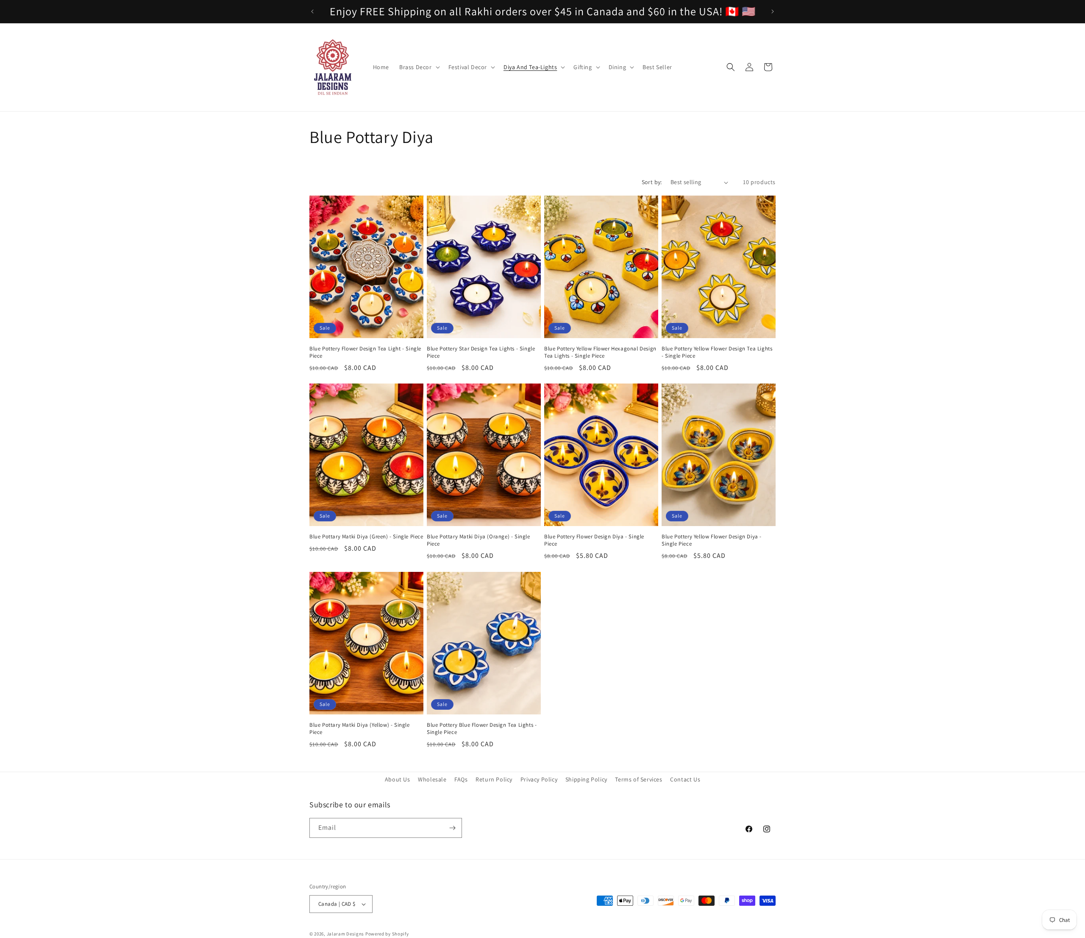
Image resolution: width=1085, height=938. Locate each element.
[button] (418, 67)
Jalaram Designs (345, 934)
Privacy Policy (538, 779)
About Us (397, 779)
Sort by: (652, 182)
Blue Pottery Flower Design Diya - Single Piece (594, 541)
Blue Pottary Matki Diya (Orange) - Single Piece (478, 541)
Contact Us (685, 779)
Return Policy (494, 779)
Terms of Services (638, 779)
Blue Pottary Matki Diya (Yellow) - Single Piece (359, 729)
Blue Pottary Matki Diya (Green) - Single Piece (366, 537)
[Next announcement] (772, 11)
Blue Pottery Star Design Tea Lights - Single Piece (481, 353)
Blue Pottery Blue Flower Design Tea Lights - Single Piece (482, 729)
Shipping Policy (586, 779)
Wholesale (432, 779)
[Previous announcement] (312, 11)
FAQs (460, 779)
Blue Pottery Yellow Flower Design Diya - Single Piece (712, 541)
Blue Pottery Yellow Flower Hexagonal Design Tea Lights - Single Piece (600, 353)
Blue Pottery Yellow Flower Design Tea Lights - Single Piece (717, 353)
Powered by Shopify (387, 934)
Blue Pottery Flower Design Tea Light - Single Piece (365, 353)
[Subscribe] (452, 828)
